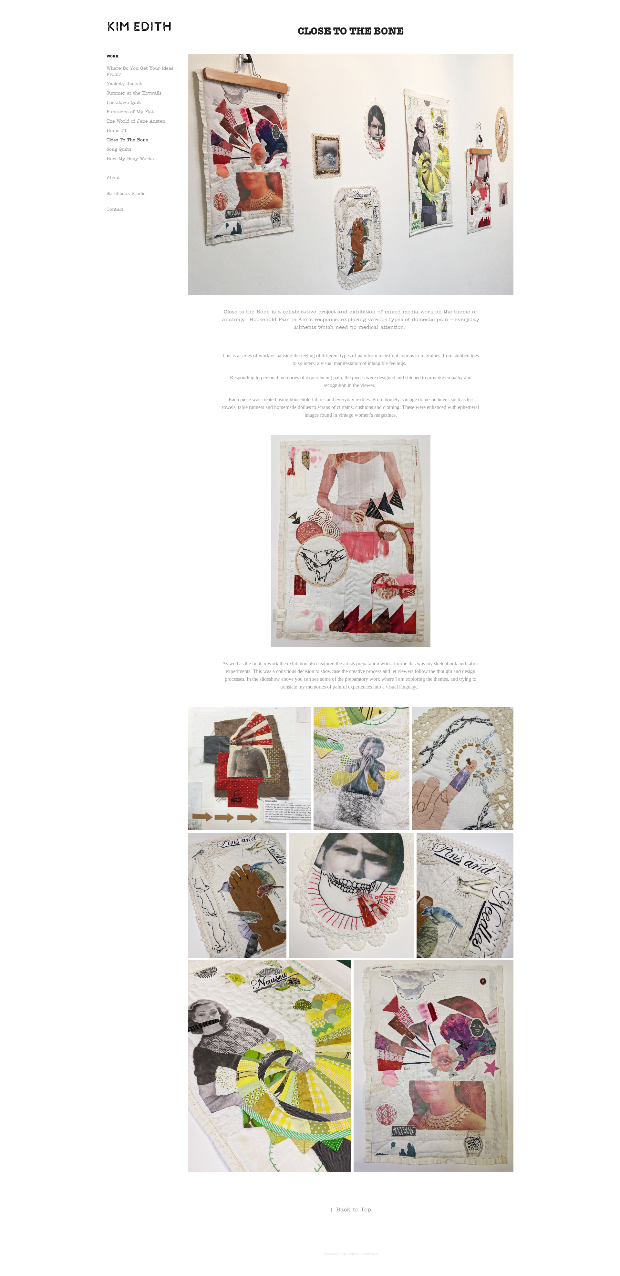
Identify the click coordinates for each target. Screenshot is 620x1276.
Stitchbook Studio (126, 193)
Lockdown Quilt (124, 102)
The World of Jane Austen (136, 121)
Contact (115, 209)
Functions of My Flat (130, 112)
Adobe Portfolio (363, 1253)
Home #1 (117, 130)
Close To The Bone (127, 140)
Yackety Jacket (124, 84)
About (113, 177)
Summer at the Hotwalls (134, 93)
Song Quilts (119, 149)
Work (113, 56)
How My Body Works (130, 158)
